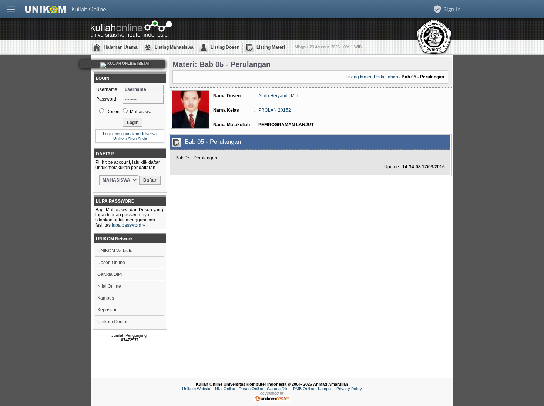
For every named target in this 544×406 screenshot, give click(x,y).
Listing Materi (270, 47)
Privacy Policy (349, 388)
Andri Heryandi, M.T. (278, 95)
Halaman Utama (121, 47)
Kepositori (107, 309)
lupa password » (128, 225)
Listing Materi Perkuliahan (372, 76)
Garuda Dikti (109, 274)
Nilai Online (109, 286)
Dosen (112, 111)
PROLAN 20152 (274, 110)
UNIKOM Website (114, 250)
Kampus (105, 298)
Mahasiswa (141, 111)
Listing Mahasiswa (174, 47)
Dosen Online (111, 262)
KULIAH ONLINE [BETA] (127, 63)
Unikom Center (112, 321)
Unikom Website (196, 388)
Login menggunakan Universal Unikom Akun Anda (130, 136)
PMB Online (303, 388)
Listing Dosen (225, 47)
